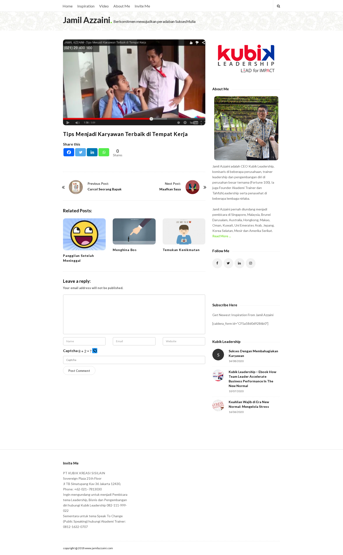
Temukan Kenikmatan (181, 250)
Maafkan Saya (170, 189)
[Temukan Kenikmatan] (184, 231)
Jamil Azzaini (86, 20)
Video (104, 6)
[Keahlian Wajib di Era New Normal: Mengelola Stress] (218, 405)
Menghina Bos (125, 250)
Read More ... (221, 236)
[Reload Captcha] (94, 350)
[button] (95, 351)
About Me (121, 6)
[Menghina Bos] (134, 231)
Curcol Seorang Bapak (105, 189)
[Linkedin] (92, 152)
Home (68, 6)
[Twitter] (80, 152)
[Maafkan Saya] (193, 187)
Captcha (70, 350)
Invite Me (142, 6)
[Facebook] (68, 152)
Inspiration (85, 6)
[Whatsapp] (103, 152)
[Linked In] (239, 263)
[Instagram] (251, 263)
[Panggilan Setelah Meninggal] (84, 234)
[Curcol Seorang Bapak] (76, 187)
